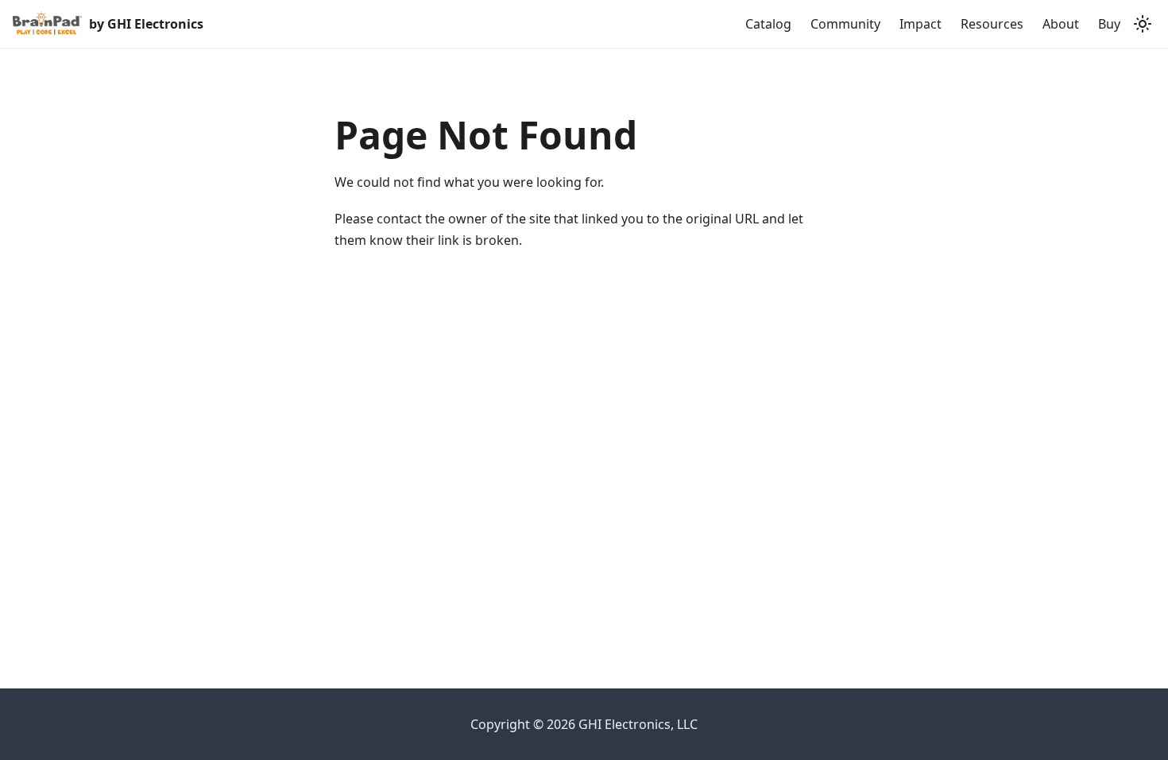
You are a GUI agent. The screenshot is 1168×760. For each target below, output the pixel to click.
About (1060, 24)
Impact (920, 24)
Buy (1109, 24)
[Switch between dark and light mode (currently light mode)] (1142, 24)
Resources (992, 24)
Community (845, 24)
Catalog (768, 24)
